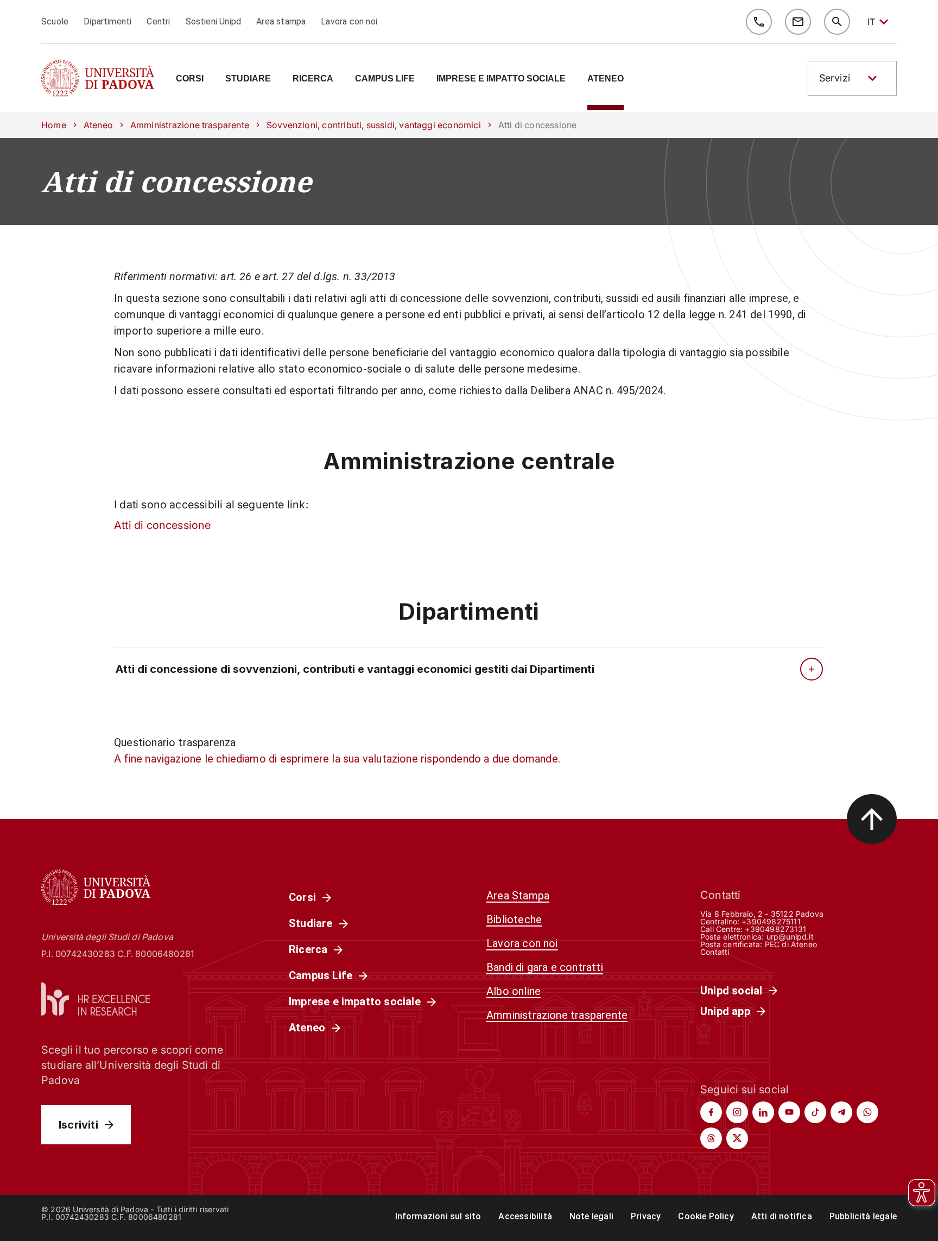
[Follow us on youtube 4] (789, 1112)
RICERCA (313, 78)
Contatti (715, 951)
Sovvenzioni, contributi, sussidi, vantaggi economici (374, 124)
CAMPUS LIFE (385, 78)
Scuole (54, 21)
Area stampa (281, 21)
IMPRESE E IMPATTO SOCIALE (501, 78)
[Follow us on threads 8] (711, 1138)
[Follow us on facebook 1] (711, 1112)
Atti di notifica (781, 1216)
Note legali (591, 1216)
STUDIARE (248, 78)
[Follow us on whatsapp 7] (867, 1112)
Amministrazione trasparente (189, 124)
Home (53, 124)
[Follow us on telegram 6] (841, 1112)
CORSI (190, 78)
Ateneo (98, 124)
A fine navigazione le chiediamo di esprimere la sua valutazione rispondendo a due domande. (337, 758)
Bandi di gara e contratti (544, 967)
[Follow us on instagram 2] (737, 1112)
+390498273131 (775, 929)
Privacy (646, 1216)
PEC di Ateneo (791, 944)
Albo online (513, 991)
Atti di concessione (176, 181)
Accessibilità (525, 1216)
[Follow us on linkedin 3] (763, 1112)
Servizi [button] (834, 78)
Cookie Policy (705, 1216)
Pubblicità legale (863, 1216)
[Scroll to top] (872, 819)
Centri (158, 21)
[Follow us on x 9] (737, 1138)
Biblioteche (514, 919)
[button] (852, 78)
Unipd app (725, 1011)
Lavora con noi (349, 21)
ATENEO (605, 78)
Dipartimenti (107, 21)
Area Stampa (517, 895)
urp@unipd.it (790, 936)
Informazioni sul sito (438, 1216)
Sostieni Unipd (214, 21)
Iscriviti (78, 1124)
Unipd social (731, 990)
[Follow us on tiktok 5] (815, 1112)
